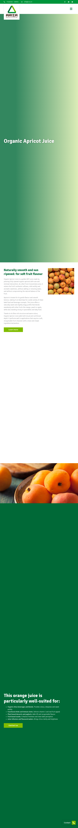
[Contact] (74, 823)
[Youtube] (72, 2)
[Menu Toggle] (71, 8)
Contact (67, 823)
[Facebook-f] (65, 2)
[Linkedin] (68, 2)
